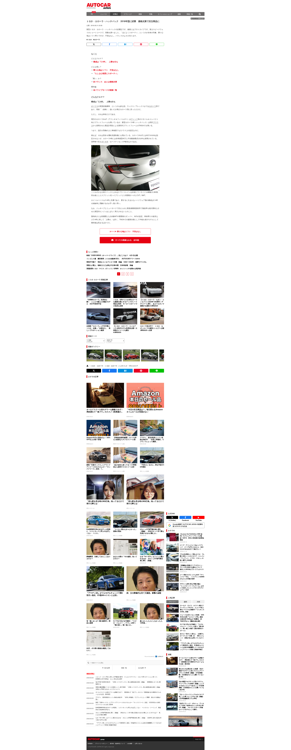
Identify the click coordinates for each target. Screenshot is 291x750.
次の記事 (141, 668)
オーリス (94, 106)
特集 (150, 14)
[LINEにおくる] (156, 44)
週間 (185, 602)
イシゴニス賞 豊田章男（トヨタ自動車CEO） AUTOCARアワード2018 (113, 258)
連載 (179, 14)
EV (92, 14)
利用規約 (90, 743)
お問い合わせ (138, 743)
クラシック (128, 14)
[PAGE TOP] (198, 739)
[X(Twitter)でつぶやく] (94, 44)
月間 (198, 602)
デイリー (172, 602)
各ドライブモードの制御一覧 (105, 90)
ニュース (103, 14)
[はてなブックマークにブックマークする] (125, 44)
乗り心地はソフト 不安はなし (106, 70)
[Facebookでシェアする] (109, 44)
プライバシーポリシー (101, 743)
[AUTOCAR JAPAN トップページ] (87, 366)
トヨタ (89, 39)
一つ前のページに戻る (96, 663)
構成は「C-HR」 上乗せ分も (105, 62)
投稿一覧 (124, 668)
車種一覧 (190, 14)
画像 (140, 14)
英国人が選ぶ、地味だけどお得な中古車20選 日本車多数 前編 (110, 265)
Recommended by (150, 656)
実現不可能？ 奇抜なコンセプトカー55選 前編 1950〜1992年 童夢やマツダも (117, 262)
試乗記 (115, 14)
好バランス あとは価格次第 (105, 82)
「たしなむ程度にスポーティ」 (106, 73)
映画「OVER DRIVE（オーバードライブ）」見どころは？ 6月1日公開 (112, 255)
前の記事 (107, 668)
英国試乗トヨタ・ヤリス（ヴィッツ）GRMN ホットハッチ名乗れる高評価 (114, 268)
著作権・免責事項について (117, 743)
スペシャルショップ (165, 14)
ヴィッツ (134, 119)
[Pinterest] (141, 44)
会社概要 (129, 743)
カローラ (97, 39)
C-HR (100, 102)
